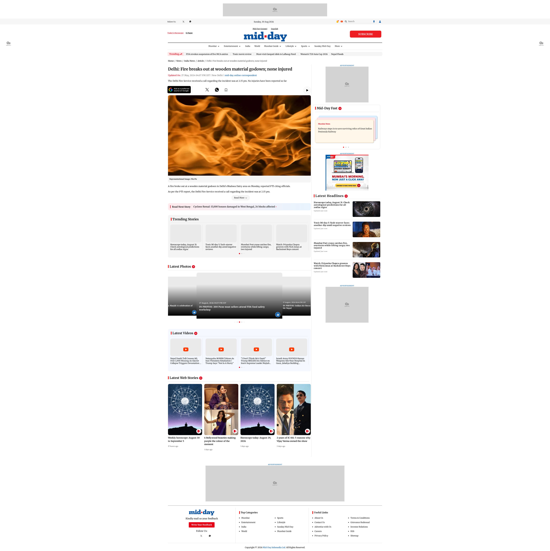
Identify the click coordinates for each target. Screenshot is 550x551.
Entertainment (231, 46)
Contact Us (320, 522)
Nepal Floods (337, 54)
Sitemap (354, 535)
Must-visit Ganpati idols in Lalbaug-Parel (276, 54)
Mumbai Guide (271, 46)
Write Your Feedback (201, 524)
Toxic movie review (242, 54)
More (337, 46)
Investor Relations (359, 526)
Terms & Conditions (360, 518)
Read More (239, 197)
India (247, 46)
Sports (304, 46)
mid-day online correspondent (241, 75)
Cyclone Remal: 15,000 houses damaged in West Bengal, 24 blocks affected (235, 206)
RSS (352, 531)
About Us (319, 518)
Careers (318, 531)
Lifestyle (290, 46)
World (257, 46)
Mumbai (212, 46)
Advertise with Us (323, 526)
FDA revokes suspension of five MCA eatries (207, 54)
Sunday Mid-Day (322, 46)
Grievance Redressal (360, 522)
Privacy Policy (321, 535)
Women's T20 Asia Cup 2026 (314, 54)
